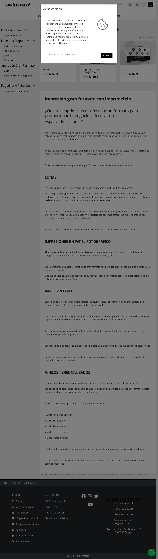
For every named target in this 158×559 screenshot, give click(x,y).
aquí (66, 43)
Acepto (106, 55)
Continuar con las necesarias (60, 54)
